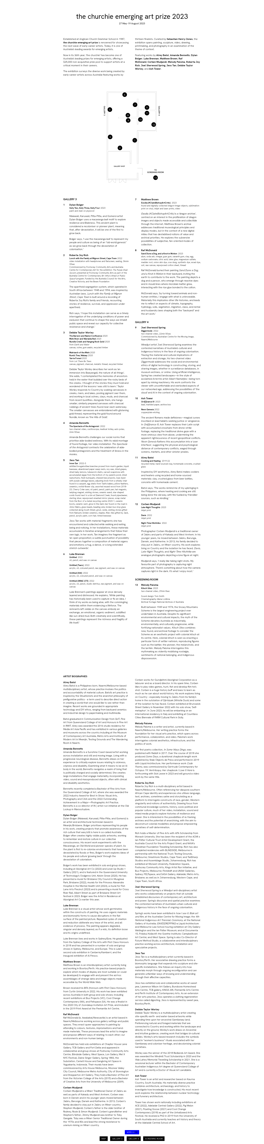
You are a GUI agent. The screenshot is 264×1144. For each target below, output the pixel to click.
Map (103, 1138)
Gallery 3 (117, 1138)
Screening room (154, 1138)
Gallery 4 (133, 1138)
